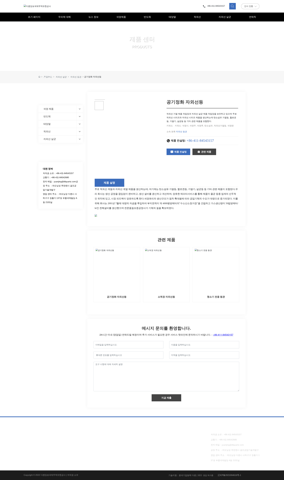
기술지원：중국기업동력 (179, 475)
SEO (200, 475)
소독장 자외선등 (166, 297)
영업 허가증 (208, 475)
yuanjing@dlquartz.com (65, 181)
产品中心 (48, 77)
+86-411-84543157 (216, 6)
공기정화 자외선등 (116, 297)
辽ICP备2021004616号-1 (229, 475)
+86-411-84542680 (60, 177)
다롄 (194, 475)
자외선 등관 (75, 77)
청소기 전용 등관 (216, 297)
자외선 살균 (61, 77)
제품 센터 (142, 39)
